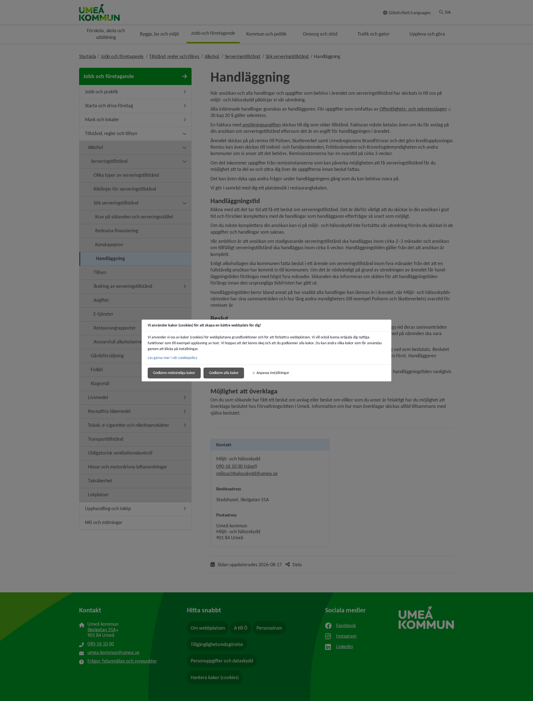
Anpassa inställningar (273, 372)
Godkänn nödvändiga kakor (174, 372)
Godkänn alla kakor (224, 372)
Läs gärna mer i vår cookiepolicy (172, 357)
